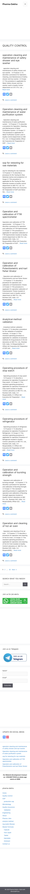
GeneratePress (15, 891)
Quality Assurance (8, 807)
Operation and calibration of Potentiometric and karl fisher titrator (14, 267)
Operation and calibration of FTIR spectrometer (12, 214)
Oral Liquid (7, 832)
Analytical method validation (12, 320)
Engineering (6, 813)
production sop (9, 801)
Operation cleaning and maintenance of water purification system (14, 112)
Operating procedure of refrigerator (15, 420)
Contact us (6, 844)
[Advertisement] (15, 24)
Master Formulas (8, 827)
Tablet (6, 835)
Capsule (6, 830)
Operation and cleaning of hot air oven (14, 524)
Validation (7, 810)
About (4, 815)
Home (4, 793)
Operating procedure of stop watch (15, 369)
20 (10, 569)
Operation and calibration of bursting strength (14, 472)
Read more (6, 89)
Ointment (7, 841)
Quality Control (7, 796)
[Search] (25, 584)
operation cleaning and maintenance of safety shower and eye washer (14, 59)
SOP (3, 798)
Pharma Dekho (10, 4)
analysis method (8, 821)
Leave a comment (11, 100)
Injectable (7, 838)
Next (14, 569)
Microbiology (6, 804)
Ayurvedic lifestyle (8, 824)
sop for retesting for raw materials (13, 164)
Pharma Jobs (6, 818)
